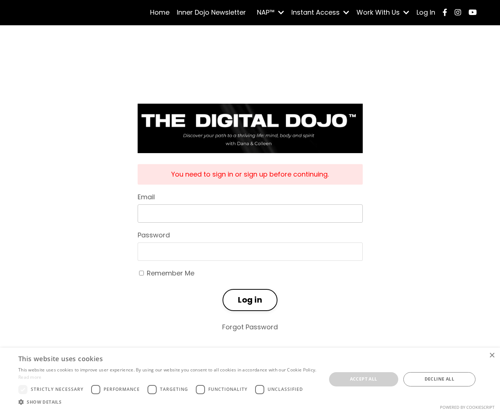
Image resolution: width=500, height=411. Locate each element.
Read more (30, 377)
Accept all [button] (363, 379)
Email (146, 196)
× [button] (492, 355)
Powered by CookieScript (467, 407)
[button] (167, 402)
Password (154, 235)
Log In (426, 12)
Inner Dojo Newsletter (211, 12)
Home (159, 12)
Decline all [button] (439, 379)
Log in (250, 300)
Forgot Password (250, 327)
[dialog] (250, 379)
